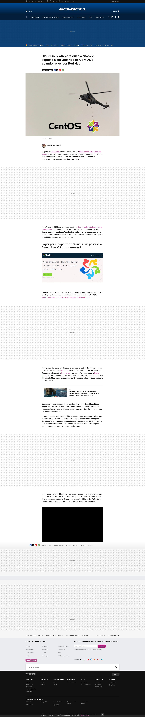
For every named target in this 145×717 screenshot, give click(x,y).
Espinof (55, 684)
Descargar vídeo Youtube (72, 635)
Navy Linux (65, 373)
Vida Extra (42, 684)
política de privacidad (96, 649)
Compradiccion (99, 686)
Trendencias (98, 682)
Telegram (118, 17)
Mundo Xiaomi (29, 691)
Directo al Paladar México (71, 702)
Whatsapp (76, 45)
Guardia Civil (54, 45)
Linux (49, 545)
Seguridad (45, 649)
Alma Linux (63, 370)
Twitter (109, 17)
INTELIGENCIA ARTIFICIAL (50, 17)
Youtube (87, 659)
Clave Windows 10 (58, 635)
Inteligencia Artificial (63, 656)
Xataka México (30, 702)
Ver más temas (31, 660)
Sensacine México (58, 702)
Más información (85, 715)
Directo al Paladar (71, 682)
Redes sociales (30, 652)
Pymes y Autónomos (112, 685)
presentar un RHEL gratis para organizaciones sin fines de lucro (65, 297)
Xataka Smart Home (31, 689)
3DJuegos (42, 682)
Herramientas (29, 649)
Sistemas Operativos (58, 545)
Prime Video (84, 45)
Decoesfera (98, 684)
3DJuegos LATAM (44, 702)
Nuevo (114, 11)
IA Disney (48, 635)
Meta (47, 45)
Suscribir (102, 646)
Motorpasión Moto (86, 684)
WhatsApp (45, 656)
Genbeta (72, 9)
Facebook (115, 17)
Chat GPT (40, 635)
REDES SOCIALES (68, 17)
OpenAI (41, 45)
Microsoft (62, 45)
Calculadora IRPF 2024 (88, 635)
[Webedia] (31, 674)
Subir (114, 674)
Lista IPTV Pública (100, 635)
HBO (91, 45)
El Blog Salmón (112, 682)
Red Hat (76, 545)
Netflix (28, 656)
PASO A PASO (99, 17)
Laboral (44, 652)
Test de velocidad (108, 45)
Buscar (116, 667)
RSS (94, 659)
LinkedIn (101, 659)
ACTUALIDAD (34, 17)
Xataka (27, 682)
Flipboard (112, 17)
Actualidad (45, 646)
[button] (53, 145)
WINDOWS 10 (81, 17)
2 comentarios (48, 70)
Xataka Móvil (29, 684)
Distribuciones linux (87, 545)
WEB (90, 17)
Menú (30, 11)
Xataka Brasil (29, 704)
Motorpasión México (84, 702)
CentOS (69, 545)
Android (69, 45)
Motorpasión (84, 682)
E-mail (63, 70)
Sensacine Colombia (56, 705)
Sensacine (56, 682)
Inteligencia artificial (63, 646)
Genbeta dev (61, 649)
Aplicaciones (98, 45)
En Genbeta (71, 389)
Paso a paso (29, 646)
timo (59, 652)
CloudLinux (55, 152)
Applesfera (29, 686)
